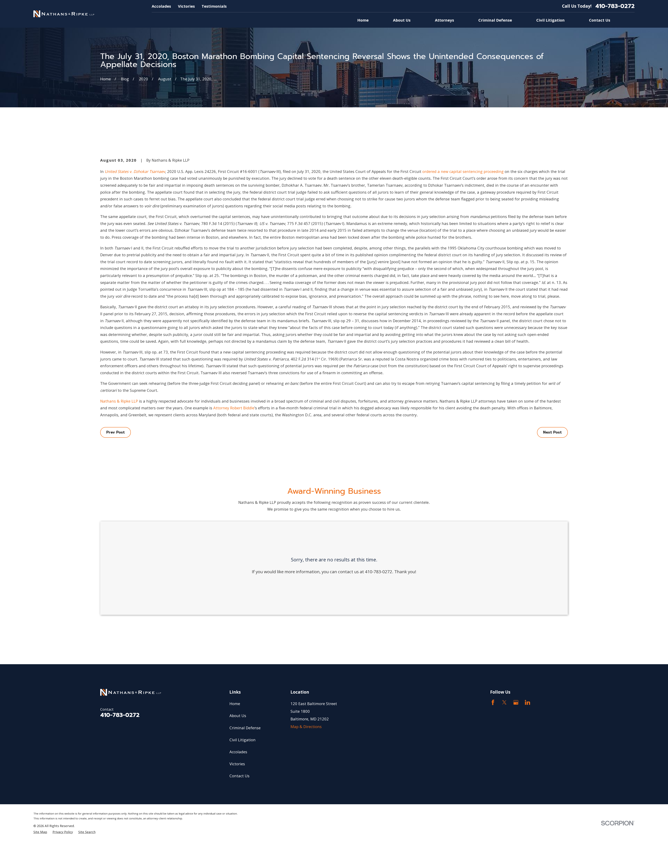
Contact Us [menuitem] (599, 20)
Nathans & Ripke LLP (119, 401)
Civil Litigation (242, 739)
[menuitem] (40, 832)
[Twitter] (504, 702)
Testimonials (214, 6)
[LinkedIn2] (527, 702)
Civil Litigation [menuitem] (550, 20)
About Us (237, 715)
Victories (186, 6)
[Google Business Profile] (516, 702)
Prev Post (115, 432)
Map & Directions (306, 726)
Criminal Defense (245, 727)
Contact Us (239, 775)
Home (234, 703)
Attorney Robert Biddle (233, 407)
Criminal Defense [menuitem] (495, 20)
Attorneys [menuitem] (444, 20)
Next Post (552, 432)
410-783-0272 (615, 6)
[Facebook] (493, 702)
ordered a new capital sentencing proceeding (463, 171)
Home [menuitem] (363, 20)
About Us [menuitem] (402, 20)
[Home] (63, 14)
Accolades (161, 6)
